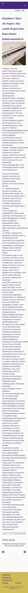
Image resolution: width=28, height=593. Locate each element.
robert (5, 533)
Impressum (6, 577)
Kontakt (5, 583)
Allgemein (17, 533)
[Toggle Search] (20, 5)
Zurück (17, 10)
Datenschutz (7, 580)
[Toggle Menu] (24, 5)
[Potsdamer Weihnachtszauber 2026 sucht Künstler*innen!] (14, 545)
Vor (23, 10)
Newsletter (6, 575)
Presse (18, 583)
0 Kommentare (23, 533)
